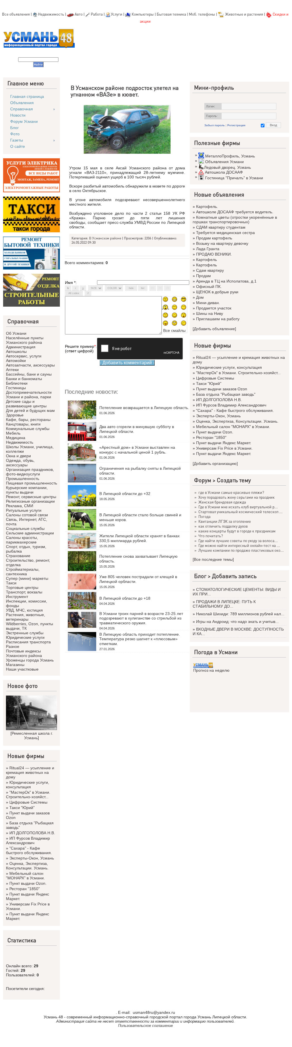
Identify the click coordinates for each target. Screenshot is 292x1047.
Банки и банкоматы (24, 378)
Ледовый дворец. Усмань (227, 167)
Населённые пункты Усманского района (24, 340)
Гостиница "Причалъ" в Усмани (234, 178)
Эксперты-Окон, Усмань (31, 858)
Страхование (18, 555)
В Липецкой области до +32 (124, 493)
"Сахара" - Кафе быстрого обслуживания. (29, 850)
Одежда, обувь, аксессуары (20, 462)
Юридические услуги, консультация (27, 784)
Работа (97, 14)
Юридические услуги (25, 637)
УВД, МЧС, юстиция (24, 610)
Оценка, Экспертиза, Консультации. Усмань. (27, 865)
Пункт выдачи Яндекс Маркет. (223, 443)
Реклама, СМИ (19, 506)
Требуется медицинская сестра (225, 232)
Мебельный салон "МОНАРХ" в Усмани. (25, 875)
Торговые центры (22, 587)
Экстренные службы (24, 633)
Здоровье (15, 415)
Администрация (20, 347)
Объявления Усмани (224, 161)
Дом (200, 297)
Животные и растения (244, 14)
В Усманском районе (105, 238)
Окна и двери (18, 456)
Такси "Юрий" (22, 807)
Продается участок (213, 308)
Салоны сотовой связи (27, 515)
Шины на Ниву (209, 313)
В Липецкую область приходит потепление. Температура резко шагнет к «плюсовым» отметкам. (139, 639)
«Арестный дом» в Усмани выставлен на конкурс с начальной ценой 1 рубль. (137, 449)
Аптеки (12, 369)
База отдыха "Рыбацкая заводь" (225, 394)
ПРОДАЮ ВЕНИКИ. (214, 254)
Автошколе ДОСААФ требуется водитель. (234, 212)
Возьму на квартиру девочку (222, 243)
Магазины (15, 664)
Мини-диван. (208, 302)
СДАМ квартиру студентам (220, 227)
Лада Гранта (207, 249)
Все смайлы (174, 330)
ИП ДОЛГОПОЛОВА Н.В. (32, 833)
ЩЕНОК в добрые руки (217, 292)
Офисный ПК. (209, 286)
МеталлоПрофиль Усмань (230, 156)
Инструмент (17, 596)
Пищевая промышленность (31, 483)
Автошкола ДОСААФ (224, 172)
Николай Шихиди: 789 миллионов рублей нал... (240, 614)
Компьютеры (143, 14)
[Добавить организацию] (215, 463)
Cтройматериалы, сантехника (22, 571)
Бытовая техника (171, 14)
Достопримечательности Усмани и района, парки (29, 394)
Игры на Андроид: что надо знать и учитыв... (237, 621)
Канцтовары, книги (23, 424)
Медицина (15, 437)
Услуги (117, 14)
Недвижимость (51, 14)
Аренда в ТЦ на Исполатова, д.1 (226, 281)
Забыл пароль (214, 125)
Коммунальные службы (27, 428)
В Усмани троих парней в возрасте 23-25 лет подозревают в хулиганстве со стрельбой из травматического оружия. (141, 618)
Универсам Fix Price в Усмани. (224, 448)
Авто (79, 14)
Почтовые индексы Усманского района (24, 653)
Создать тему (234, 480)
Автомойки (16, 360)
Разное (12, 646)
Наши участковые (22, 669)
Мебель (13, 433)
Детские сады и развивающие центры (26, 403)
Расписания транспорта (28, 642)
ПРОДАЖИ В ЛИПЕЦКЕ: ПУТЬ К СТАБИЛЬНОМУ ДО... (224, 603)
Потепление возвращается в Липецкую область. (144, 407)
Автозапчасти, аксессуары (30, 365)
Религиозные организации (30, 501)
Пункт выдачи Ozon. (28, 883)
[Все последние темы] (213, 559)
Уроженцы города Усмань (30, 660)
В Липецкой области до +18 (124, 598)
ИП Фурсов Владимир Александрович (28, 840)
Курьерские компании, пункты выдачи (27, 489)
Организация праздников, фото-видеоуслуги (30, 471)
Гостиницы (16, 387)
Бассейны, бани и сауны (29, 374)
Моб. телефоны (202, 14)
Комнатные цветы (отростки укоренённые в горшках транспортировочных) (235, 219)
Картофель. (207, 206)
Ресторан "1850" (24, 888)
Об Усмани (16, 333)
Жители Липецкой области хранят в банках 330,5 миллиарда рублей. (139, 538)
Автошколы (16, 351)
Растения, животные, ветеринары (25, 617)
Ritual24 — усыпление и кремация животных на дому (30, 772)
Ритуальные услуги (23, 510)
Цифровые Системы (28, 802)
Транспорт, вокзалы (24, 592)
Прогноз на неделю (211, 670)
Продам (203, 275)
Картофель (206, 259)
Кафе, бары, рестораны (28, 419)
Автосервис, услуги (23, 356)
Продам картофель (214, 238)
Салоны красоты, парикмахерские (22, 539)
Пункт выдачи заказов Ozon (221, 389)
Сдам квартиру (210, 270)
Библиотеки (17, 383)
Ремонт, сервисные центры (31, 496)
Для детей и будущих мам (30, 410)
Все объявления (16, 14)
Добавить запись (234, 576)
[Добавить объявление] (214, 328)
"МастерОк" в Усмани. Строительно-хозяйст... (28, 794)
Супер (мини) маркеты (27, 578)
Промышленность (22, 478)
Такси (11, 583)
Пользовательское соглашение (145, 1025)
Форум (202, 480)
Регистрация (236, 125)
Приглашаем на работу (218, 319)
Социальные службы (25, 528)
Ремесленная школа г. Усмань (32, 735)
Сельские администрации (30, 533)
